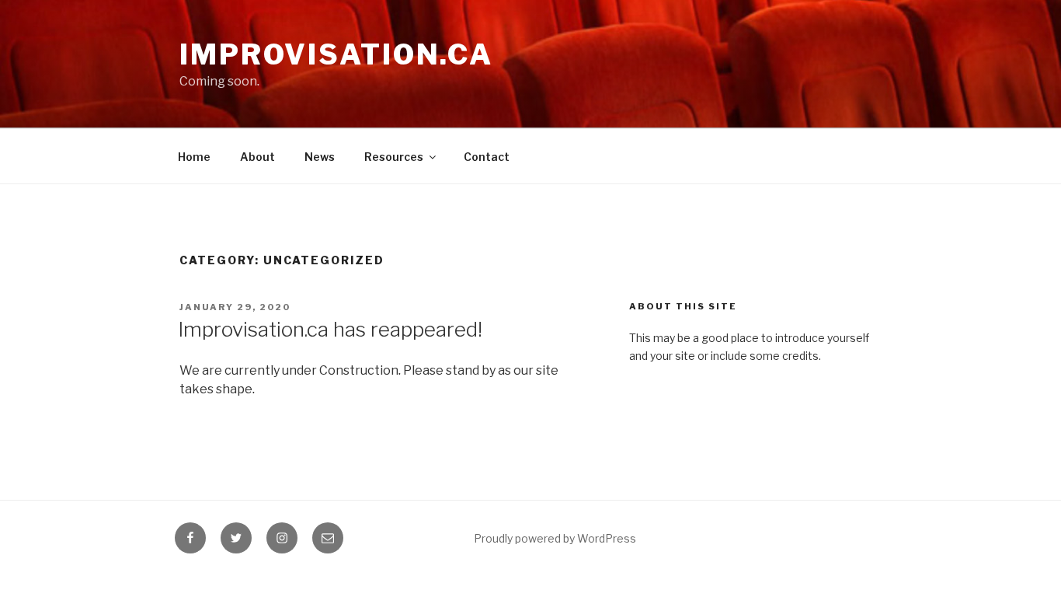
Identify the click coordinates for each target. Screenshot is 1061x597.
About (257, 156)
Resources (393, 156)
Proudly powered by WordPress (555, 538)
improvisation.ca (336, 54)
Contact (487, 156)
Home (194, 156)
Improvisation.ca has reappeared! (330, 329)
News (319, 156)
